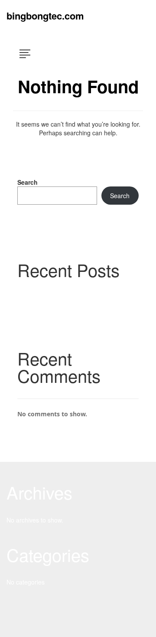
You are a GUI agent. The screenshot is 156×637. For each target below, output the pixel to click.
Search (27, 182)
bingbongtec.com (45, 16)
